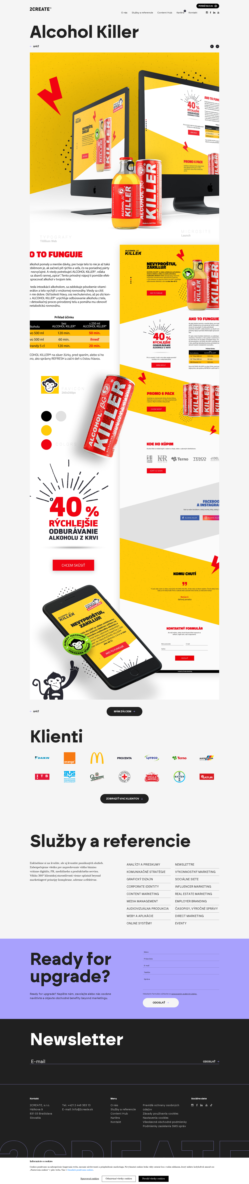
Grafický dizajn (140, 879)
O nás (124, 13)
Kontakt (192, 13)
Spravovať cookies (90, 1178)
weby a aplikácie (140, 916)
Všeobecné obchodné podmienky (165, 1122)
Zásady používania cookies (160, 1113)
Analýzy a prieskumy (143, 864)
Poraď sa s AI (206, 6)
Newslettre (184, 864)
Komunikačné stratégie (146, 872)
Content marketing (143, 894)
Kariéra (180, 12)
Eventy (180, 923)
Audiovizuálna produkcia (148, 908)
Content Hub (164, 13)
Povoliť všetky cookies (153, 1178)
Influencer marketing (193, 886)
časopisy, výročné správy (196, 908)
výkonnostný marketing (195, 872)
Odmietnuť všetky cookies (119, 1178)
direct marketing (189, 916)
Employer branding (191, 901)
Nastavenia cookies (155, 1118)
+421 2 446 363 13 (79, 1105)
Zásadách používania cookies (80, 1170)
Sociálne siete (187, 879)
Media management (142, 901)
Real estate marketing (193, 894)
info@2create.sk (82, 1109)
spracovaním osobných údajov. (184, 994)
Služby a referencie (142, 13)
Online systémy (139, 923)
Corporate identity (143, 886)
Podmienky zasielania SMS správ (164, 1126)
